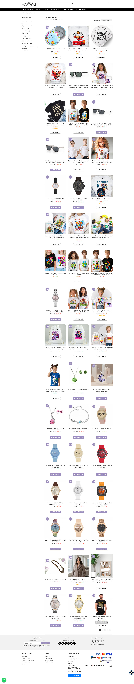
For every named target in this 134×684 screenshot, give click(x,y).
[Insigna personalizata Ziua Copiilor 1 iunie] (55, 36)
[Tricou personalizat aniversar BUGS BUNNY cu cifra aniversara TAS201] (55, 375)
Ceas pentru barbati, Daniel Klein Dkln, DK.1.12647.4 (102, 466)
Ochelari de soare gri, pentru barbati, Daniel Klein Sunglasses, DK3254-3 (55, 161)
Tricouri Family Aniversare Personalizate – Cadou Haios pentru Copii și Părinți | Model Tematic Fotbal (102, 236)
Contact (23, 664)
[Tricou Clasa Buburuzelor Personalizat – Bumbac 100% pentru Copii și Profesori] (78, 298)
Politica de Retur (48, 658)
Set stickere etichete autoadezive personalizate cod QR (101, 49)
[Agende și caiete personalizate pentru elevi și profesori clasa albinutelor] (55, 223)
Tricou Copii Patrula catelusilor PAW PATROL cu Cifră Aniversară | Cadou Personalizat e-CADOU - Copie (78, 124)
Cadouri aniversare (26, 20)
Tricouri (23, 23)
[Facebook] (59, 643)
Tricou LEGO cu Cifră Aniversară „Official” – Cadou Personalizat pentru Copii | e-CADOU (102, 273)
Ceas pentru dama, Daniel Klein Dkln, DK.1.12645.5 (55, 466)
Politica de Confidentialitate (38, 647)
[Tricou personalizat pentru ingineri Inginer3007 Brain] (102, 604)
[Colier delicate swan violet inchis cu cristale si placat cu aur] (102, 375)
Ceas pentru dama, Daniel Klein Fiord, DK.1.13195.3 (102, 540)
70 (107, 629)
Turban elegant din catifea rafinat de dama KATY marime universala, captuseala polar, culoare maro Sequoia (78, 580)
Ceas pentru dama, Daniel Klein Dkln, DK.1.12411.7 (102, 429)
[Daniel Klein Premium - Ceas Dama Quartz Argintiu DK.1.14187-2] (55, 298)
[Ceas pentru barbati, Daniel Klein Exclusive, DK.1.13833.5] (78, 186)
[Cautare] (72, 4)
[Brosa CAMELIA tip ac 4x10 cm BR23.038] (55, 566)
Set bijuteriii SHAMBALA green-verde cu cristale (78, 390)
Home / (24, 13)
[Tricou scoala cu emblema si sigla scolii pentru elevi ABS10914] (78, 148)
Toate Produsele (30, 13)
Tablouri (23, 26)
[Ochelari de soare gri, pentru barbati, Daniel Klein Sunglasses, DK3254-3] (55, 148)
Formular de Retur (49, 662)
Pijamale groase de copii (27, 31)
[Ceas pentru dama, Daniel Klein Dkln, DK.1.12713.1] (78, 490)
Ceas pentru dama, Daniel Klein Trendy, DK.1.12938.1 (55, 540)
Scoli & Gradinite (25, 36)
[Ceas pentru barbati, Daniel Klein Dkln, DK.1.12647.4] (102, 453)
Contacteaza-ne (75, 675)
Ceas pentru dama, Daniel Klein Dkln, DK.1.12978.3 (78, 540)
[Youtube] (65, 643)
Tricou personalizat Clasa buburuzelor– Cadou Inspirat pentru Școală (55, 86)
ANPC (46, 664)
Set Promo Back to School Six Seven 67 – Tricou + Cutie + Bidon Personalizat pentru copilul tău (102, 311)
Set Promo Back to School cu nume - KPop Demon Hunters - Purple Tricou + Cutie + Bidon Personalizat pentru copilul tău (102, 86)
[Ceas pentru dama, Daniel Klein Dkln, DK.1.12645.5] (55, 453)
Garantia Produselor (49, 660)
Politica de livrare (25, 662)
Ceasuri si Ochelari (26, 30)
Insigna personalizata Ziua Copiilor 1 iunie (55, 49)
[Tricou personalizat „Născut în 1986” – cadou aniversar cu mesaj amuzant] (55, 111)
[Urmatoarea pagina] (110, 630)
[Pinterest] (62, 643)
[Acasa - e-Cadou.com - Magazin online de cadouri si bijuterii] (29, 4)
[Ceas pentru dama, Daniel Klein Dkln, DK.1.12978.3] (78, 528)
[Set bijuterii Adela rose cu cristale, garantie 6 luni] (55, 415)
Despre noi (24, 656)
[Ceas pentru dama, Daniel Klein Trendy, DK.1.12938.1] (55, 528)
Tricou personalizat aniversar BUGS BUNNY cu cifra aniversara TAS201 (55, 390)
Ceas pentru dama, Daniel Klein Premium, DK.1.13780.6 (55, 199)
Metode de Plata (48, 656)
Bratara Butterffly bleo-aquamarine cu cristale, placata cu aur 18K (79, 429)
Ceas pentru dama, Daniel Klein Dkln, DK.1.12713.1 (78, 503)
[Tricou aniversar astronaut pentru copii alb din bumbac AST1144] (102, 186)
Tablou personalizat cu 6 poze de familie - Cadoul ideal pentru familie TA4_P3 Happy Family (101, 580)
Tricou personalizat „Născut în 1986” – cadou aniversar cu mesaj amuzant (55, 124)
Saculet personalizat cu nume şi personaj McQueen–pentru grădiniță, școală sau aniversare (102, 348)
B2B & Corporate (25, 28)
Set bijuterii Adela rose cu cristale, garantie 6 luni (55, 429)
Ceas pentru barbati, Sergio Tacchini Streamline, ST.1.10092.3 (101, 503)
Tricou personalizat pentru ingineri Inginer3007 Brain (102, 617)
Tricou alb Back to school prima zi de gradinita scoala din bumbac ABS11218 (102, 161)
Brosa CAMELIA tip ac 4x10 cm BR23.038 (55, 579)
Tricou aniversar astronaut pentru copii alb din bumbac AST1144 (102, 199)
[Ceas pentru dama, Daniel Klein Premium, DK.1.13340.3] (78, 604)
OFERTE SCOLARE (26, 35)
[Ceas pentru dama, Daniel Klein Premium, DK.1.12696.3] (55, 490)
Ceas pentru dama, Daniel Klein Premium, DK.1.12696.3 (55, 503)
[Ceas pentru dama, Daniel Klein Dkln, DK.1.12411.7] (102, 415)
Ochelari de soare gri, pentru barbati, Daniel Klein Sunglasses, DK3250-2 (78, 86)
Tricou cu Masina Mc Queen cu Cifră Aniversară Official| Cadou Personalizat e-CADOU (78, 49)
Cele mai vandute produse (28, 40)
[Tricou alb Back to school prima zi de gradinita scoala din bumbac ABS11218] (102, 148)
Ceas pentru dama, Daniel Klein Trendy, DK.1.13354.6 (55, 617)
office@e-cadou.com (98, 644)
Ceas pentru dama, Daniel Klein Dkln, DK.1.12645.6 (78, 466)
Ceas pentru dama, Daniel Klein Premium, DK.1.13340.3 (78, 617)
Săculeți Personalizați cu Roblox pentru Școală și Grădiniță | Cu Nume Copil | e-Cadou (78, 348)
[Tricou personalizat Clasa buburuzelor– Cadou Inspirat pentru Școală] (55, 73)
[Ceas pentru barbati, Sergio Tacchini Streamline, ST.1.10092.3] (102, 490)
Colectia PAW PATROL (27, 38)
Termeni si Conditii (26, 658)
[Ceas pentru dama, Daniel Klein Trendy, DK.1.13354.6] (55, 604)
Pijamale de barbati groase (28, 25)
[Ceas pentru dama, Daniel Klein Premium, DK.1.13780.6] (55, 186)
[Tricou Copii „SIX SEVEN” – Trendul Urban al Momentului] (55, 260)
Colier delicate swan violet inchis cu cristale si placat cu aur (102, 390)
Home (23, 45)
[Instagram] (74, 643)
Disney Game (25, 33)
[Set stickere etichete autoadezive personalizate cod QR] (102, 36)
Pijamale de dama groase (27, 21)
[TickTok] (71, 643)
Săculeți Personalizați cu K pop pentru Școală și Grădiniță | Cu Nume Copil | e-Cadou (55, 348)
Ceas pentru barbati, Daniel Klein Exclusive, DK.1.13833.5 (78, 199)
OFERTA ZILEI (25, 50)
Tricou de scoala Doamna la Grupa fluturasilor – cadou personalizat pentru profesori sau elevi (78, 236)
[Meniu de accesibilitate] (131, 672)
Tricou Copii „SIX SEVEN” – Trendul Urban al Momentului (55, 273)
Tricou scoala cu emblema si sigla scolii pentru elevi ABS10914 (78, 161)
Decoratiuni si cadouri (27, 43)
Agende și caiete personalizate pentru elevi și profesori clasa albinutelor (55, 236)
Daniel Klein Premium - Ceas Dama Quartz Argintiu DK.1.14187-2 (55, 311)
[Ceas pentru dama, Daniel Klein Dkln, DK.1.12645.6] (78, 453)
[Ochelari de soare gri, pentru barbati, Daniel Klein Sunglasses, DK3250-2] (78, 73)
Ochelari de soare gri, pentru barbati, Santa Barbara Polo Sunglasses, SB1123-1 (102, 124)
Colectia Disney (25, 41)
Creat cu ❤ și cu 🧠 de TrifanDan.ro (93, 665)
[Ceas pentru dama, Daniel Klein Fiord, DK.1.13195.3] (102, 528)
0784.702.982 (98, 642)
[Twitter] (68, 643)
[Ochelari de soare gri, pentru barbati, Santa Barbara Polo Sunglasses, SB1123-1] (102, 111)
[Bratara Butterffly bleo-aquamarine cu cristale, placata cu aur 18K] (78, 415)
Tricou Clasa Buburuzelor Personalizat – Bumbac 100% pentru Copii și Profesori (78, 311)
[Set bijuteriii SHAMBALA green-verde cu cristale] (78, 375)
